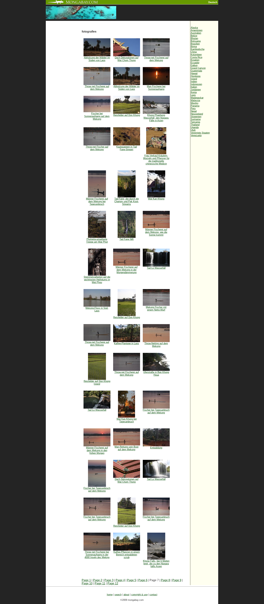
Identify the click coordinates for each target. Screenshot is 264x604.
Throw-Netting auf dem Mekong (156, 344)
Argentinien (196, 30)
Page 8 (165, 580)
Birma (194, 46)
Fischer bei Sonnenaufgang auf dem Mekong (97, 116)
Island (194, 78)
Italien (194, 87)
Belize (194, 35)
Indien (194, 81)
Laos (193, 95)
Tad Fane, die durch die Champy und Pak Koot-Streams (126, 201)
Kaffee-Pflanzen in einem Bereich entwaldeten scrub (127, 555)
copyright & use (139, 594)
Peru (193, 108)
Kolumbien (196, 54)
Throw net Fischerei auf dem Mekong (97, 87)
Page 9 (176, 580)
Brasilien (195, 43)
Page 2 (97, 580)
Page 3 (109, 580)
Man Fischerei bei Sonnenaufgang (156, 87)
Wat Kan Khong (156, 198)
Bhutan (194, 38)
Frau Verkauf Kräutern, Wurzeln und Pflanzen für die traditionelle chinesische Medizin (156, 159)
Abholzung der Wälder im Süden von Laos (97, 59)
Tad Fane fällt (126, 239)
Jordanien (196, 89)
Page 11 (100, 583)
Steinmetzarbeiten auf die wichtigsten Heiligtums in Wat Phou (97, 280)
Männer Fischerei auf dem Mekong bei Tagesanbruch (97, 201)
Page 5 (131, 580)
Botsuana (196, 41)
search (118, 594)
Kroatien (195, 60)
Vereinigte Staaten (200, 132)
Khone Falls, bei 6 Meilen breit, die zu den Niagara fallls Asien (156, 564)
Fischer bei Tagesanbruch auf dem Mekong (156, 411)
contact (153, 594)
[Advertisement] (63, 81)
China (194, 52)
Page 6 (142, 580)
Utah (193, 130)
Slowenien (196, 116)
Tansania (195, 122)
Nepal (194, 111)
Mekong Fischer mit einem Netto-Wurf (156, 308)
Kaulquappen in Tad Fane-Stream (126, 148)
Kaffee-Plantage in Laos (126, 343)
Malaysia (195, 100)
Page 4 (120, 580)
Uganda (195, 127)
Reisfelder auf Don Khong (126, 115)
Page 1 (86, 580)
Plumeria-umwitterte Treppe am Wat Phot (97, 240)
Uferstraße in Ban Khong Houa (156, 373)
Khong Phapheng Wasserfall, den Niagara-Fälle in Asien (156, 118)
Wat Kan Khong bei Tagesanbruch (127, 420)
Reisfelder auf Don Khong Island (97, 382)
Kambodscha (197, 49)
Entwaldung (156, 447)
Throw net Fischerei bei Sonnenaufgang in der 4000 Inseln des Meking (97, 555)
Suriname (196, 119)
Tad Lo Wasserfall (156, 268)
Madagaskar (197, 97)
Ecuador (195, 62)
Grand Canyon (198, 68)
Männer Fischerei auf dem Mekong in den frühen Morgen (97, 450)
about (126, 594)
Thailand (195, 124)
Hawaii (194, 73)
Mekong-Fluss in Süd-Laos (96, 309)
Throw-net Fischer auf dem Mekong (97, 148)
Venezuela (196, 135)
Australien (196, 33)
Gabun (194, 65)
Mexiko (194, 103)
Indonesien (196, 84)
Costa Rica (196, 57)
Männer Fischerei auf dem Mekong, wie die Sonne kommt (156, 232)
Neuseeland (197, 114)
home (110, 594)
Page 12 (112, 583)
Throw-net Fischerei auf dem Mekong (156, 59)
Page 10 (87, 583)
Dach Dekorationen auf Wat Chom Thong (126, 59)
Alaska (194, 27)
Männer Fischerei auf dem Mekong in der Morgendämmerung (127, 270)
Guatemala (196, 70)
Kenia (194, 92)
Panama (195, 105)
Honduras (196, 76)
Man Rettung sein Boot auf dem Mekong (126, 448)
